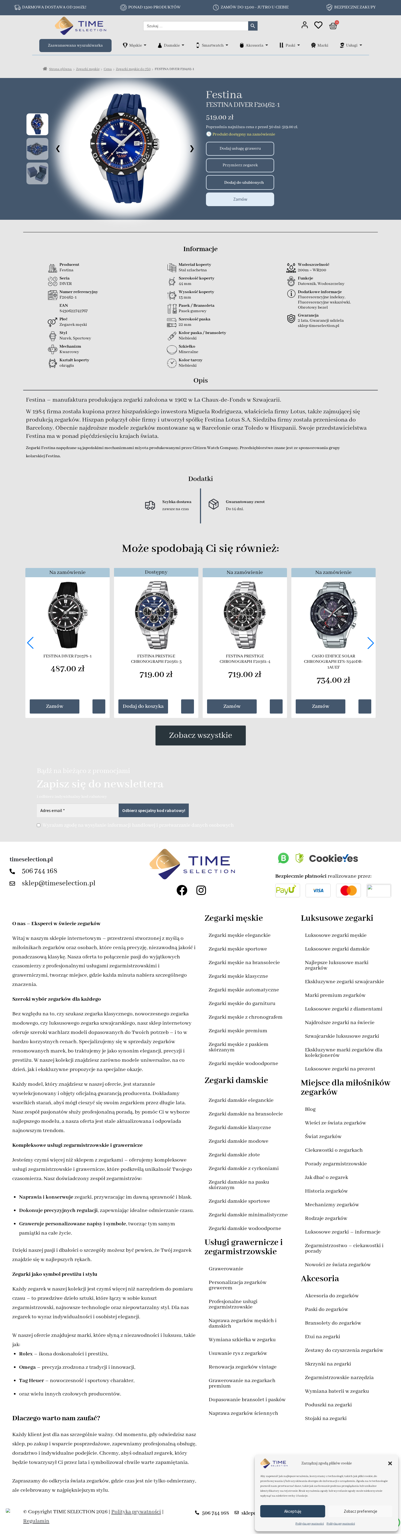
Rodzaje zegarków (326, 1218)
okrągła (66, 365)
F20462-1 (68, 297)
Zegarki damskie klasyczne (240, 1127)
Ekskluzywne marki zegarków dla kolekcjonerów (343, 1052)
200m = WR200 (312, 270)
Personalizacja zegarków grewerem (238, 1285)
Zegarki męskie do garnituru (242, 1003)
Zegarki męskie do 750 (133, 69)
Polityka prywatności (309, 1524)
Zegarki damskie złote (234, 1154)
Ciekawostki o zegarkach (334, 1150)
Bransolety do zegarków (333, 1323)
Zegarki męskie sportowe (238, 949)
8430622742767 (73, 311)
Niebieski (188, 338)
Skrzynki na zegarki (328, 1364)
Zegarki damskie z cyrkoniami (244, 1168)
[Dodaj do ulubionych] (212, 182)
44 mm (185, 284)
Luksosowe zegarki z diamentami (343, 1009)
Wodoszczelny (331, 284)
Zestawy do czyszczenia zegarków (344, 1350)
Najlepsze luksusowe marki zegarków (337, 965)
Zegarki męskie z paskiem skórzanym (238, 1047)
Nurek (65, 338)
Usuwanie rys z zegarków (238, 1353)
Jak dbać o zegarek (326, 1177)
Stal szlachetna (193, 270)
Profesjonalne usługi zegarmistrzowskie (233, 1304)
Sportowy (82, 338)
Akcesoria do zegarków (332, 1295)
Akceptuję (292, 1511)
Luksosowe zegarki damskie (337, 949)
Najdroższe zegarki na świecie (340, 1022)
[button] (390, 1463)
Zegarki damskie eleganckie (241, 1100)
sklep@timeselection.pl (58, 883)
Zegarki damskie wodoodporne (245, 1228)
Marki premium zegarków (335, 995)
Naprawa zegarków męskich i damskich (243, 1323)
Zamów (240, 199)
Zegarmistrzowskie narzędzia (339, 1377)
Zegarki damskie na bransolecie (246, 1114)
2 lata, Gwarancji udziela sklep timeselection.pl (321, 323)
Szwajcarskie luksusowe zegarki (342, 1036)
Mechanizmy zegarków (332, 1204)
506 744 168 (40, 871)
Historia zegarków (326, 1191)
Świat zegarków (323, 1136)
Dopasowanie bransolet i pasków (247, 1399)
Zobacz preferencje (360, 1511)
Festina (224, 95)
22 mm (185, 324)
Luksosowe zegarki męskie (336, 935)
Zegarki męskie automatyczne (244, 989)
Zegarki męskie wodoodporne (243, 1063)
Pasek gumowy (193, 311)
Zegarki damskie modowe (238, 1141)
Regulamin (36, 1521)
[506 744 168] (14, 871)
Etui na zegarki (322, 1336)
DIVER (65, 284)
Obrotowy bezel (313, 307)
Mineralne (188, 352)
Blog (310, 1109)
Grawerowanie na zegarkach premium (242, 1383)
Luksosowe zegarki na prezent (340, 1069)
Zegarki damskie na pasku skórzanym (239, 1185)
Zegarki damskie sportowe (239, 1201)
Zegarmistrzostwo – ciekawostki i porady (344, 1248)
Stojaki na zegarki (326, 1418)
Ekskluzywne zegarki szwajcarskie (344, 981)
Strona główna (60, 69)
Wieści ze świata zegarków (335, 1123)
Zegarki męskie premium (238, 1030)
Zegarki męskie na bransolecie (244, 962)
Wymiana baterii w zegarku (337, 1391)
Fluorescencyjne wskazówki (324, 302)
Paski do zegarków (326, 1309)
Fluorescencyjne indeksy (321, 297)
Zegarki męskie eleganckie (240, 935)
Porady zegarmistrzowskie (336, 1163)
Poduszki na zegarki (328, 1404)
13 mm (185, 297)
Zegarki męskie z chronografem (246, 1017)
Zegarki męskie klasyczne (238, 976)
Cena (108, 69)
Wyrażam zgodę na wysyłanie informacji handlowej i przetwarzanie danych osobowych (138, 825)
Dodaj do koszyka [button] (143, 706)
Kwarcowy (69, 352)
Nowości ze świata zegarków (338, 1264)
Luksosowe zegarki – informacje (343, 1232)
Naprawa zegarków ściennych (243, 1413)
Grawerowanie (226, 1268)
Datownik (307, 284)
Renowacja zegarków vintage (243, 1367)
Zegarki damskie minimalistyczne (248, 1214)
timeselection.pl (31, 860)
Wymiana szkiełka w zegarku (242, 1339)
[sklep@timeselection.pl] (14, 883)
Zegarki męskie (88, 69)
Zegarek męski (73, 324)
